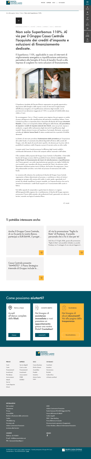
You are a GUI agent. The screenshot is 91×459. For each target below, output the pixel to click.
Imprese (22, 362)
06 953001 (15, 435)
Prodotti (35, 372)
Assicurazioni (10, 377)
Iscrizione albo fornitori (12, 428)
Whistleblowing (10, 421)
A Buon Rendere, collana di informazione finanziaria (61, 425)
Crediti (27, 451)
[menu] (52, 2)
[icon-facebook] (47, 435)
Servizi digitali (24, 365)
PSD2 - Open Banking (52, 418)
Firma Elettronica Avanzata (54, 421)
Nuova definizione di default (54, 413)
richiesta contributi (51, 377)
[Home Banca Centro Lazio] (14, 2)
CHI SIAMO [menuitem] (62, 2)
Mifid (47, 406)
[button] (87, 2)
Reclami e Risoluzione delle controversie (17, 416)
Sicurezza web (10, 423)
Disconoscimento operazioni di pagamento (58, 423)
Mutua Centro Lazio (37, 378)
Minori (8, 387)
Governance (49, 370)
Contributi (49, 365)
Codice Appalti (50, 416)
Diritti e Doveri (37, 367)
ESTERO (22, 379)
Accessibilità (9, 413)
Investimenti (9, 372)
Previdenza (9, 375)
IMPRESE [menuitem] (49, 2)
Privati (8, 362)
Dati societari (10, 406)
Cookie (8, 418)
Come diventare (37, 365)
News (21, 13)
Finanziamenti (10, 370)
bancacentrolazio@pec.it (16, 441)
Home (17, 13)
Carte (7, 367)
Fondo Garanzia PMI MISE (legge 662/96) (65, 411)
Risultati (48, 372)
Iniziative (35, 375)
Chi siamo (49, 362)
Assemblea (36, 370)
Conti (7, 365)
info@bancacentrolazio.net (18, 438)
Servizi (8, 382)
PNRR (21, 377)
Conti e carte (23, 367)
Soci (34, 362)
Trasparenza (9, 408)
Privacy (8, 411)
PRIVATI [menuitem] (43, 2)
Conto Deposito (10, 384)
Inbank (8, 379)
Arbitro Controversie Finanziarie (15, 425)
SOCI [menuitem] (53, 2)
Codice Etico (49, 375)
